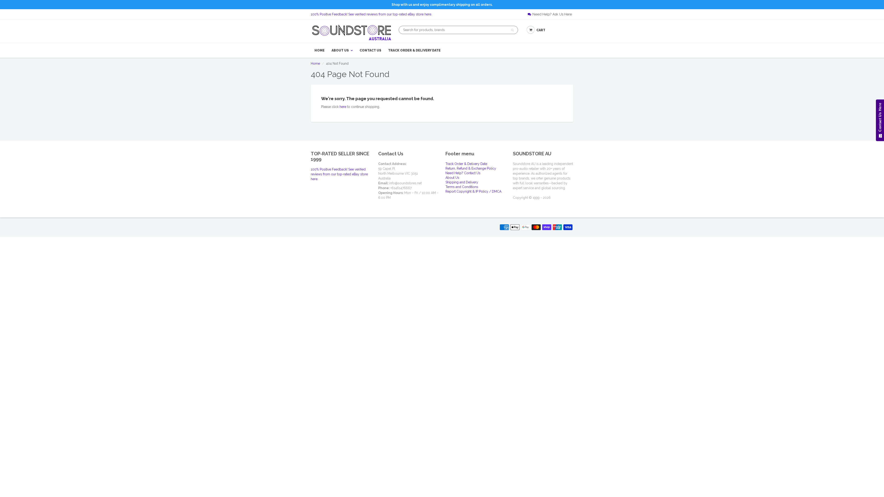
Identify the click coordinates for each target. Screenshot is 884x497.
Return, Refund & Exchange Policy (470, 168)
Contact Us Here (880, 118)
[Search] (512, 30)
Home (319, 50)
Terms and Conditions (461, 187)
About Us (340, 50)
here (343, 107)
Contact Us (370, 50)
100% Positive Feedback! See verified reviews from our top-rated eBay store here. (371, 14)
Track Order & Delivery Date (414, 50)
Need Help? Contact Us (462, 173)
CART (540, 30)
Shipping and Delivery (461, 182)
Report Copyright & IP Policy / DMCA (473, 191)
